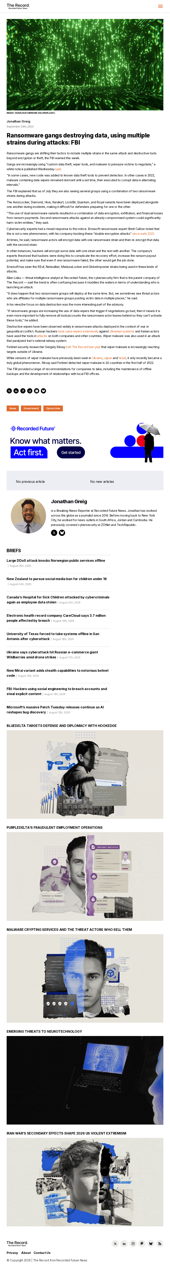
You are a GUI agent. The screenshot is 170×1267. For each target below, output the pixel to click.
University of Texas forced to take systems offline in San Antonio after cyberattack (53, 636)
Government (31, 408)
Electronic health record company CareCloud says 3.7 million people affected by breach (56, 618)
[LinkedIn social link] (124, 1243)
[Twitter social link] (115, 1243)
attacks (42, 336)
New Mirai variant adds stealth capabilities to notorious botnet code (58, 673)
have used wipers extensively (78, 331)
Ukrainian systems (121, 331)
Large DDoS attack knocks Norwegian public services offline (56, 562)
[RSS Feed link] (159, 1243)
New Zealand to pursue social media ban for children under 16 (57, 581)
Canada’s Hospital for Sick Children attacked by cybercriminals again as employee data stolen (58, 599)
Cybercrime (53, 408)
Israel (122, 358)
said (58, 169)
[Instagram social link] (133, 1243)
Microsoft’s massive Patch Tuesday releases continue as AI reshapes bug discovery (55, 709)
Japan (108, 358)
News (12, 408)
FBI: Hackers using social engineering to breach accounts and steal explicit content (57, 691)
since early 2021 (143, 234)
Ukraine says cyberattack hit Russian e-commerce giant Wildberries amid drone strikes (52, 654)
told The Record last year (83, 347)
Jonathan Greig (18, 121)
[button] (160, 6)
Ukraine (97, 358)
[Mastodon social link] (142, 1243)
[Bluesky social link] (150, 1243)
